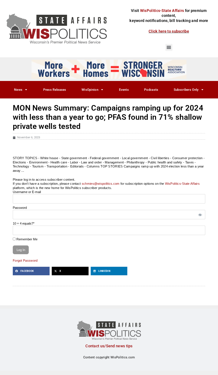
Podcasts (151, 90)
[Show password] (200, 214)
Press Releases (54, 90)
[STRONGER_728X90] (109, 69)
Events (124, 90)
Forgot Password (25, 260)
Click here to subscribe (169, 31)
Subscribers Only (186, 90)
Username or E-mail (27, 192)
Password (20, 207)
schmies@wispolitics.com (101, 183)
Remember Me (26, 239)
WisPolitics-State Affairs (182, 183)
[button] (168, 47)
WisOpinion (90, 90)
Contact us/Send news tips (109, 346)
